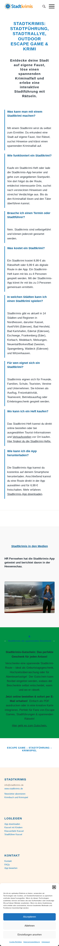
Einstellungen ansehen (30, 934)
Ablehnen (30, 925)
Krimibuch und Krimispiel (16, 797)
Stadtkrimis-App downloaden (24, 494)
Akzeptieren (29, 916)
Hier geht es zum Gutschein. (29, 725)
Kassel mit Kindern (13, 827)
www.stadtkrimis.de (13, 788)
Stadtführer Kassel (13, 834)
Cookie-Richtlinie (15, 942)
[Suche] (42, 6)
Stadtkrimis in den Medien (29, 546)
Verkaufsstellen (21, 436)
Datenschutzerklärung (31, 942)
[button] (54, 887)
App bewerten (10, 868)
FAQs (7, 864)
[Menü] (50, 6)
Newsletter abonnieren (14, 794)
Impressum (46, 942)
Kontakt (8, 861)
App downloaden (12, 824)
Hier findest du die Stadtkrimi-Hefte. (29, 441)
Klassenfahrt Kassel (14, 831)
